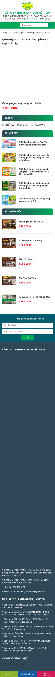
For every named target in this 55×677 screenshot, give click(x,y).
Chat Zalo (9, 674)
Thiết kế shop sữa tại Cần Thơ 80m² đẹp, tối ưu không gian (33, 143)
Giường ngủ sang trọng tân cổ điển (22, 103)
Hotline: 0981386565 (46, 674)
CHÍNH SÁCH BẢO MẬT (13, 664)
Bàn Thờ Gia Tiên (27, 278)
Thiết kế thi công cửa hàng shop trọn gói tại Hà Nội (34, 199)
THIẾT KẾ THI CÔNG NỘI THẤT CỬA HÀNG (25, 125)
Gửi (27, 338)
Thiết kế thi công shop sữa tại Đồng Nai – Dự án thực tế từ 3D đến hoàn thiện (34, 172)
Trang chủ (6, 32)
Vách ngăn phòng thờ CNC (32, 221)
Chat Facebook (27, 674)
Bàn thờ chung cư (27, 259)
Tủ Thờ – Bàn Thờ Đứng (30, 240)
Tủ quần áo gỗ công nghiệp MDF (35, 297)
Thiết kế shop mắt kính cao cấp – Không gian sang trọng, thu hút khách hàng (35, 157)
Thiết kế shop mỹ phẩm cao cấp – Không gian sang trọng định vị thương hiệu (35, 186)
